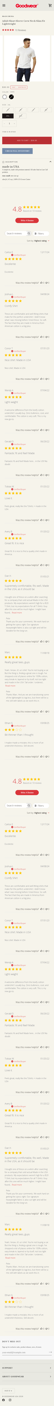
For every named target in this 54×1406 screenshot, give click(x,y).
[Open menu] (6, 5)
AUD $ (7, 1391)
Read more (17, 612)
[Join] (49, 1352)
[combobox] (38, 240)
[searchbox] (15, 233)
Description (11, 162)
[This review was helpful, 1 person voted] (41, 711)
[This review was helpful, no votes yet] (41, 282)
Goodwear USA (11, 1396)
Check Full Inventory (17, 151)
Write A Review (27, 220)
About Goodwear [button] (13, 1377)
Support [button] (7, 1368)
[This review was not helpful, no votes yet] (46, 282)
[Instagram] (10, 1400)
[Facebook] (3, 1400)
